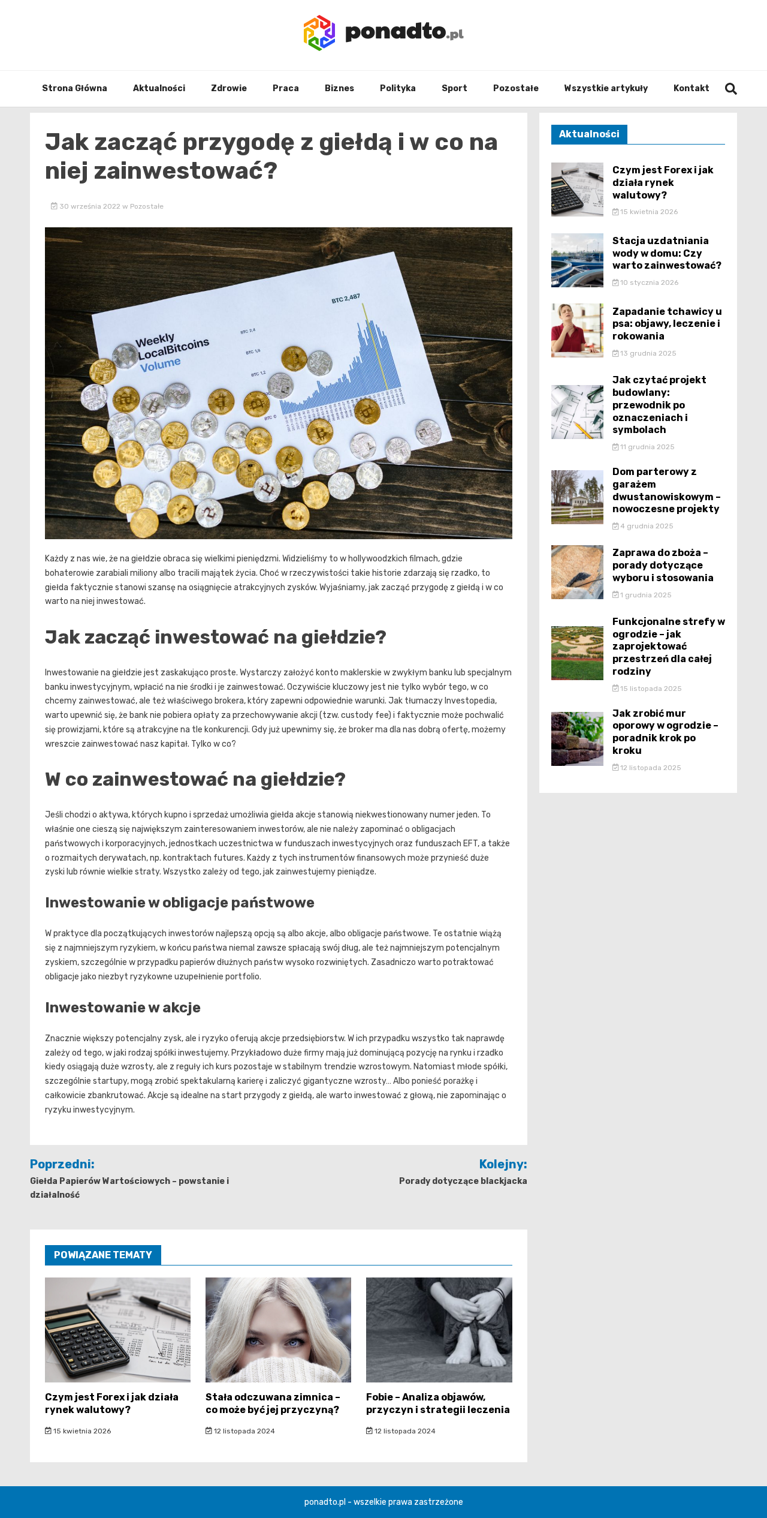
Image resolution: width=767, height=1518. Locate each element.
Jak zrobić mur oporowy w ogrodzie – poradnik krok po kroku (665, 732)
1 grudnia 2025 (645, 595)
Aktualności (159, 88)
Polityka (398, 88)
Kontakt (691, 88)
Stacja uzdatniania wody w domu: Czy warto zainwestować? (666, 253)
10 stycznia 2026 (648, 282)
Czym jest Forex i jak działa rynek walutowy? (112, 1403)
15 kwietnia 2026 (81, 1431)
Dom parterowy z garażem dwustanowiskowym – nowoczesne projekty (666, 490)
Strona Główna (74, 88)
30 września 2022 (90, 206)
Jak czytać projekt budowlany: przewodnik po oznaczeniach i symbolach (659, 404)
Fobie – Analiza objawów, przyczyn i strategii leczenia (438, 1403)
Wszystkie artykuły (606, 88)
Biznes (339, 88)
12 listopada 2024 (243, 1431)
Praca (286, 88)
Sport (454, 88)
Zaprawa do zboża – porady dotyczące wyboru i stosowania (663, 565)
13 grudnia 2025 (647, 353)
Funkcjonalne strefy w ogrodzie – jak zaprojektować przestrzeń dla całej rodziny (668, 646)
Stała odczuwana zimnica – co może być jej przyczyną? (273, 1403)
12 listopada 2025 (649, 767)
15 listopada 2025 (650, 688)
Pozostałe (516, 88)
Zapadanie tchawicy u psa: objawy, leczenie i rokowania (667, 324)
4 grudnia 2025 (646, 526)
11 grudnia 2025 (646, 447)
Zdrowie (229, 88)
